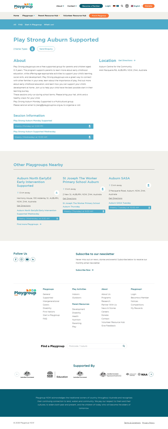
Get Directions (125, 60)
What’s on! (49, 25)
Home (16, 16)
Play (74, 327)
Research (105, 301)
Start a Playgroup (51, 315)
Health (75, 316)
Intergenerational (51, 301)
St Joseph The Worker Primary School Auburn (81, 180)
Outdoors (76, 298)
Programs (106, 298)
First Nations (49, 312)
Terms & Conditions (132, 423)
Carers (46, 305)
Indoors (75, 294)
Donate (148, 6)
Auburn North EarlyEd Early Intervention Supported (34, 181)
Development (78, 309)
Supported (48, 298)
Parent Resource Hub (48, 16)
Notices (134, 301)
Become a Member (91, 6)
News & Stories (108, 308)
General (46, 294)
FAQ (20, 25)
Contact (71, 6)
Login (108, 6)
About (59, 6)
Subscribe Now (83, 270)
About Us (105, 294)
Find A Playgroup (99, 15)
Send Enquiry (46, 49)
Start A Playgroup (33, 25)
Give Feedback (108, 326)
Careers (105, 312)
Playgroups (27, 16)
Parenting (76, 323)
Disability (47, 308)
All (14, 25)
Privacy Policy (148, 423)
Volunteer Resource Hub (74, 16)
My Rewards (137, 308)
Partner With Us (109, 305)
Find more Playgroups (27, 224)
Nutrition (76, 320)
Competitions (137, 305)
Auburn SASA (119, 178)
